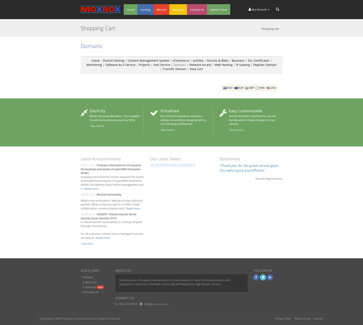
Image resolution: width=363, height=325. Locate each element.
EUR (240, 88)
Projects (144, 65)
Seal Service (161, 65)
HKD (262, 88)
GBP (251, 88)
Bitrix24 (161, 10)
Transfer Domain (174, 69)
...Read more (91, 189)
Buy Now (178, 10)
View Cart (196, 69)
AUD (230, 88)
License (317, 318)
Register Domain (265, 65)
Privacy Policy (283, 318)
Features (93, 287)
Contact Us (197, 10)
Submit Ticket (218, 10)
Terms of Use (302, 318)
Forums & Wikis (218, 61)
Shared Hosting (113, 61)
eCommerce (181, 61)
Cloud (130, 10)
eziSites (198, 61)
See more (96, 126)
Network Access (200, 65)
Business (238, 61)
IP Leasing (243, 65)
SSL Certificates (259, 61)
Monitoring (94, 65)
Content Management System (148, 61)
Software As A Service (120, 65)
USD (273, 88)
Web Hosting (224, 65)
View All (86, 243)
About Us (90, 282)
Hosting (145, 10)
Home (88, 277)
